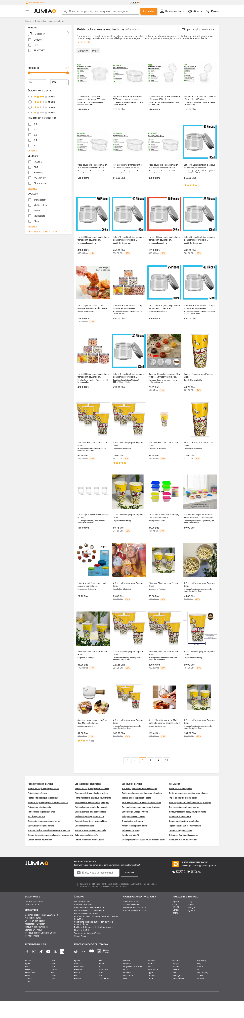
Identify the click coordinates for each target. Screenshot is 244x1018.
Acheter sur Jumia (33, 918)
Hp (75, 975)
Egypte (175, 910)
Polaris (175, 966)
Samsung (201, 960)
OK (67, 68)
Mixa (125, 969)
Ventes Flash (80, 936)
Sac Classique (175, 784)
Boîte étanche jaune (130, 830)
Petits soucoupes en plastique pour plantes (188, 793)
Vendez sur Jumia (37, 2)
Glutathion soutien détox (180, 816)
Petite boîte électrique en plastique (43, 798)
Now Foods (153, 969)
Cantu (28, 981)
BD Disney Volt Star (36, 816)
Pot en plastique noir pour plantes (184, 807)
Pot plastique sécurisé (37, 793)
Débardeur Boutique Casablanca (183, 835)
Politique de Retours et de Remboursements (93, 927)
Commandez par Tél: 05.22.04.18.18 (41, 915)
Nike (125, 978)
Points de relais (32, 936)
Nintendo (152, 960)
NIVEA (151, 963)
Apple (27, 963)
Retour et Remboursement (36, 927)
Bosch (28, 975)
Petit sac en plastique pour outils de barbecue (48, 802)
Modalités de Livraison (35, 924)
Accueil (28, 21)
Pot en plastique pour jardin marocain (91, 807)
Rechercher (149, 11)
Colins (52, 963)
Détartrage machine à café (86, 835)
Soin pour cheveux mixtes (133, 816)
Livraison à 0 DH (81, 930)
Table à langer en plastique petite (136, 798)
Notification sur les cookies (86, 913)
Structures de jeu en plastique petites (91, 793)
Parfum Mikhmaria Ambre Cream (89, 840)
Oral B (150, 978)
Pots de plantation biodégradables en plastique (190, 802)
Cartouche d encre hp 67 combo (183, 840)
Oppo (150, 972)
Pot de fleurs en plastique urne (41, 812)
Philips (175, 963)
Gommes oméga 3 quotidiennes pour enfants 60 (49, 830)
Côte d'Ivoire (175, 905)
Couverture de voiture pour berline (184, 821)
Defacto (53, 969)
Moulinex (127, 972)
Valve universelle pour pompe (41, 826)
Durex (52, 978)
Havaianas (79, 966)
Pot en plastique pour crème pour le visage (141, 807)
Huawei (77, 978)
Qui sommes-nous (82, 901)
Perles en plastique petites (180, 788)
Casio (52, 960)
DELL (52, 972)
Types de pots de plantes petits (183, 798)
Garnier (77, 963)
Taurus (200, 966)
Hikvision (78, 969)
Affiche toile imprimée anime (134, 826)
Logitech (127, 963)
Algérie (175, 901)
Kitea (101, 972)
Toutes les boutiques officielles (87, 933)
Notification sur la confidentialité (89, 910)
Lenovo (126, 960)
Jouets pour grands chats (180, 830)
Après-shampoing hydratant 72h (89, 816)
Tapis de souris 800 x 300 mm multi (185, 826)
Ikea (100, 960)
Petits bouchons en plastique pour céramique (142, 793)
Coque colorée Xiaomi (84, 826)
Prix (94, 50)
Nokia (150, 966)
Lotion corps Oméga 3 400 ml (135, 812)
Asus (27, 966)
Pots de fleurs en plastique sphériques (92, 802)
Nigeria (191, 904)
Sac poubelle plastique (132, 784)
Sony (199, 963)
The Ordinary (202, 972)
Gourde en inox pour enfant (40, 840)
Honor (77, 972)
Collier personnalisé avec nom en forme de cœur (143, 840)
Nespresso (128, 975)
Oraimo (151, 975)
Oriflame (176, 960)
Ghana (175, 913)
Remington (177, 975)
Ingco (101, 963)
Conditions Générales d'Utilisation (89, 907)
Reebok (175, 969)
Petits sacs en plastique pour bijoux (43, 788)
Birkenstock (30, 972)
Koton (101, 975)
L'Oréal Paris (104, 978)
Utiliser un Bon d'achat (35, 921)
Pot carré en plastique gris (39, 807)
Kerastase (103, 969)
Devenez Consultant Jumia (135, 907)
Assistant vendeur (131, 904)
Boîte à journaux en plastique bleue (90, 812)
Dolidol (53, 975)
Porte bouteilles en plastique (40, 784)
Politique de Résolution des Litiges (40, 933)
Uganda (191, 910)
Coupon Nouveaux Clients (135, 910)
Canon (28, 978)
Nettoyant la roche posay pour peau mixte (187, 812)
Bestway (29, 969)
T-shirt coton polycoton (132, 821)
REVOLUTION (178, 978)
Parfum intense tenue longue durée (90, 830)
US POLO (201, 975)
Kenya (190, 901)
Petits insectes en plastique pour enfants (93, 798)
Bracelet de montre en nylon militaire (91, 821)
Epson (77, 960)
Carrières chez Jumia (83, 904)
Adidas (28, 960)
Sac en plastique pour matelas (88, 784)
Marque (82, 50)
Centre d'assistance (33, 901)
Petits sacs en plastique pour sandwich (92, 788)
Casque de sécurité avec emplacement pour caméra (50, 835)
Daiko (52, 966)
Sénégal (191, 907)
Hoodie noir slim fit (130, 835)
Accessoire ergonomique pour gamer (44, 821)
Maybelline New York (132, 966)
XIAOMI (200, 978)
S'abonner (129, 873)
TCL (199, 969)
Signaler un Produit (33, 930)
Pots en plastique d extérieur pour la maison (141, 802)
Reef (174, 972)
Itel (100, 966)
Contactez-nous (32, 904)
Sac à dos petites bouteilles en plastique (139, 788)
